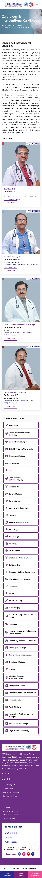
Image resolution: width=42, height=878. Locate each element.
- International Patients (10, 815)
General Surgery (15, 501)
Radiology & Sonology (17, 648)
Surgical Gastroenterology (19, 730)
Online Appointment (7, 874)
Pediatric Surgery (15, 600)
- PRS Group (6, 807)
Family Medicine (15, 707)
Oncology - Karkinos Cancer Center (22, 572)
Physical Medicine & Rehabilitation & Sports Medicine (23, 632)
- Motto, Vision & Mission (11, 792)
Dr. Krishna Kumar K (12, 327)
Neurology (13, 543)
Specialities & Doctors (15, 25)
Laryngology (13, 515)
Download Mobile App (35, 874)
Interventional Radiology (18, 723)
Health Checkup (21, 874)
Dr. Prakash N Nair (12, 259)
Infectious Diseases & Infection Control (16, 677)
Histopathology (15, 700)
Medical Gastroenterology (19, 522)
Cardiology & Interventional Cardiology (19, 433)
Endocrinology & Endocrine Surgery (16, 478)
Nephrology (13, 529)
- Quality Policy (7, 788)
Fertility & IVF (14, 487)
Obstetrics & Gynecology (18, 558)
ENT (10, 470)
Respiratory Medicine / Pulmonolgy (22, 640)
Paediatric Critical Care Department (22, 693)
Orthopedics (13, 586)
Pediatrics (13, 593)
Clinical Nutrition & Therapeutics (21, 449)
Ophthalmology (15, 565)
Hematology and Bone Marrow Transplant (21, 715)
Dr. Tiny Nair (9, 191)
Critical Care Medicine (17, 456)
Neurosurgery (14, 551)
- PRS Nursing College (10, 784)
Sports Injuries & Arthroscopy (20, 655)
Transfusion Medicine (17, 662)
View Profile (11, 203)
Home (4, 25)
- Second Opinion (8, 818)
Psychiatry (13, 624)
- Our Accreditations (9, 796)
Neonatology (14, 536)
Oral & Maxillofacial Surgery (19, 579)
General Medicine (15, 494)
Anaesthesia (13, 425)
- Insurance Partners (10, 811)
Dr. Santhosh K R (11, 395)
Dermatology (14, 463)
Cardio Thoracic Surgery (18, 442)
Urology (12, 669)
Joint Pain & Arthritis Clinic (18, 508)
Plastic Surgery (14, 607)
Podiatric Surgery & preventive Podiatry (21, 615)
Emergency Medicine (17, 685)
